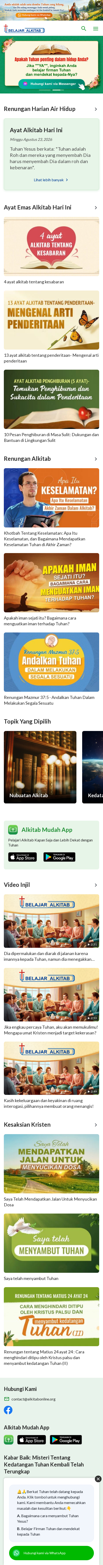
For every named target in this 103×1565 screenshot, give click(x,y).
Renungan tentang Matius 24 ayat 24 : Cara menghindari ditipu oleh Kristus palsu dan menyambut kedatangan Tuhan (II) (44, 1357)
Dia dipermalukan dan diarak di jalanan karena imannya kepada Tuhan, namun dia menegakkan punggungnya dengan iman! (48, 959)
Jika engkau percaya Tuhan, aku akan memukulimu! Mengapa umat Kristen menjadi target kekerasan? (51, 1029)
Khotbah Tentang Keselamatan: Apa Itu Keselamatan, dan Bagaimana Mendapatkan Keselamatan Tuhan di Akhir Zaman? (44, 538)
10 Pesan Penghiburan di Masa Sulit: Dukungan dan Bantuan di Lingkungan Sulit (51, 437)
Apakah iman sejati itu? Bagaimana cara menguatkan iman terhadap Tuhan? (40, 620)
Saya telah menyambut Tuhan (31, 1278)
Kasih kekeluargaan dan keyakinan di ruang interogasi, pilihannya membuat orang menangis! (49, 1103)
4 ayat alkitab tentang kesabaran (34, 281)
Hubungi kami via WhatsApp (45, 1553)
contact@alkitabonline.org (33, 1399)
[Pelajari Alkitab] (26, 28)
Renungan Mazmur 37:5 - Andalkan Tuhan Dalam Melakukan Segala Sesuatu (49, 700)
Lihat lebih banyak (49, 179)
